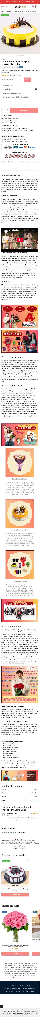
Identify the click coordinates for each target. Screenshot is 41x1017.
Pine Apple (35, 801)
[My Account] (33, 6)
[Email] (29, 156)
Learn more (23, 1015)
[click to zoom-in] (20, 33)
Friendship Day (6, 842)
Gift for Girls (29, 842)
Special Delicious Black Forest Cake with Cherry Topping (15, 889)
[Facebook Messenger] (21, 156)
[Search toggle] (30, 6)
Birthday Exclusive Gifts (16, 841)
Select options (15, 894)
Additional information (23, 162)
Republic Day (28, 843)
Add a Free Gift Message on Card (11, 93)
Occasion (8, 11)
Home (2, 11)
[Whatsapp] (25, 156)
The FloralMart (22, 848)
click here (23, 139)
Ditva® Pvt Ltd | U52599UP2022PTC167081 (20, 991)
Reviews (35, 162)
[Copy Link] (33, 156)
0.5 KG (36, 796)
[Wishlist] (28, 860)
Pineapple (23, 847)
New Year (14, 11)
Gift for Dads (21, 842)
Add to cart (24, 110)
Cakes (25, 841)
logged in (13, 832)
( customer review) (15, 75)
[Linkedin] (18, 156)
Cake (18, 847)
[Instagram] (10, 156)
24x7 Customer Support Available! (20, 985)
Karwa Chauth (9, 843)
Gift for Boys (14, 842)
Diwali (35, 841)
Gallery (3, 162)
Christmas (30, 841)
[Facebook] (6, 156)
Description (11, 162)
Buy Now (15, 953)
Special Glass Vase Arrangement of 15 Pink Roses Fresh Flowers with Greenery (15, 946)
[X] (14, 156)
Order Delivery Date (11, 85)
